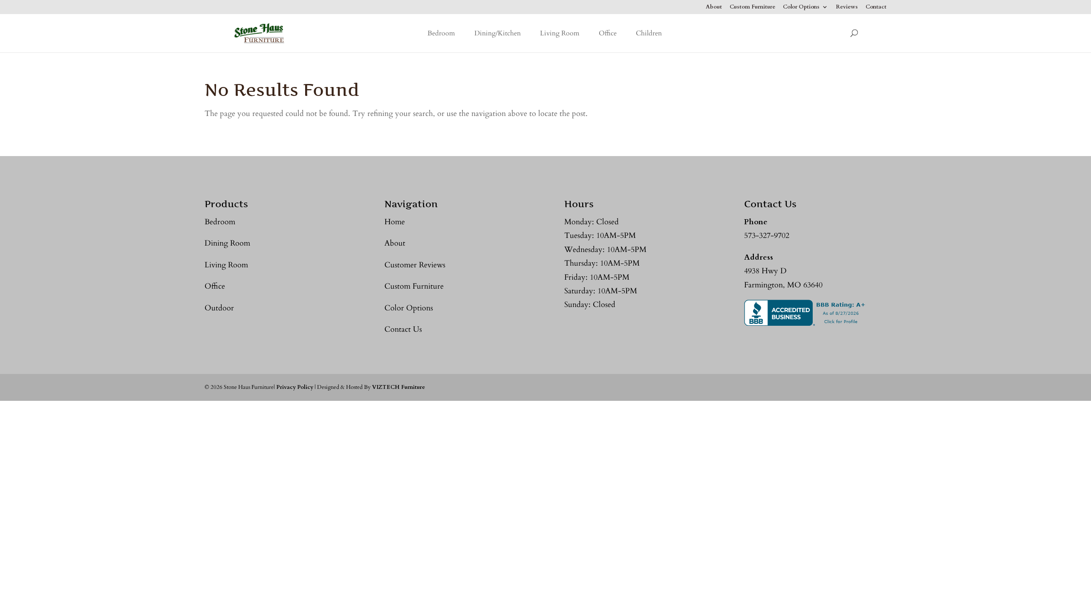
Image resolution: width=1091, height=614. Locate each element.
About (714, 7)
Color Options (801, 7)
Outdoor (219, 308)
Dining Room (227, 243)
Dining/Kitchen (497, 33)
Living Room (560, 33)
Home (394, 222)
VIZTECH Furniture (398, 387)
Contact (876, 7)
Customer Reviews (414, 265)
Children (649, 33)
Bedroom (441, 33)
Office (608, 33)
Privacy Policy (294, 387)
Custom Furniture (752, 7)
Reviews (847, 7)
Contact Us (403, 329)
